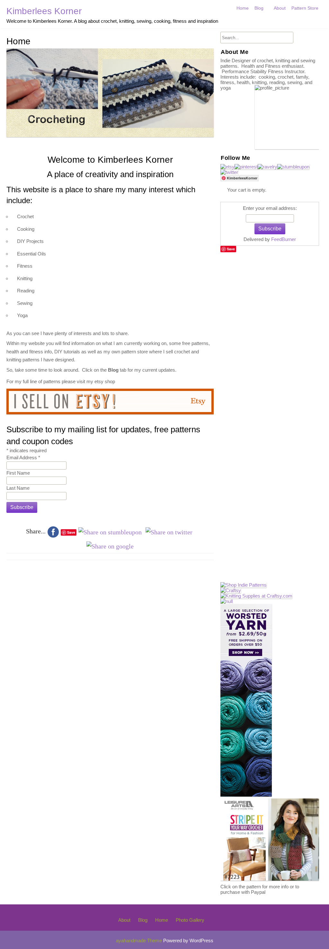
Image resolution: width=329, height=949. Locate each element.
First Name (18, 473)
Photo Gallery (190, 920)
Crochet (264, 21)
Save (231, 248)
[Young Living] (226, 601)
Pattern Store (304, 8)
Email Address (23, 458)
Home (242, 8)
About (280, 8)
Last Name (18, 488)
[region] (110, 92)
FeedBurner (283, 239)
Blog (258, 8)
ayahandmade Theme (139, 940)
